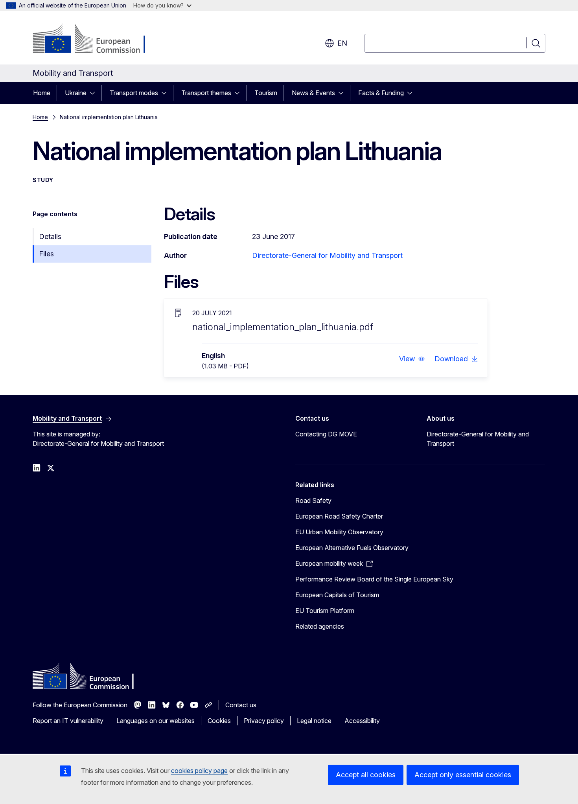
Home (41, 93)
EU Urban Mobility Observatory (339, 532)
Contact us (240, 705)
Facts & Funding (381, 93)
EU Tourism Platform (324, 610)
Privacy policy (264, 721)
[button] (412, 358)
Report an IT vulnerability (68, 721)
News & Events (313, 93)
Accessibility (362, 721)
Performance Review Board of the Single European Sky (374, 579)
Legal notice (314, 721)
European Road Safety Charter (339, 516)
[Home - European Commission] (96, 39)
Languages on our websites (155, 721)
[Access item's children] (94, 93)
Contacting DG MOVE (326, 434)
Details (50, 236)
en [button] (342, 43)
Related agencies (319, 626)
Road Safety (313, 500)
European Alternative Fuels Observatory (352, 548)
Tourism (265, 93)
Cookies (219, 721)
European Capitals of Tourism (337, 595)
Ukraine (76, 93)
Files (46, 254)
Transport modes (134, 93)
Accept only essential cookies (462, 775)
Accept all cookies (366, 775)
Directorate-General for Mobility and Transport (327, 255)
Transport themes (206, 93)
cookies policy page (199, 771)
